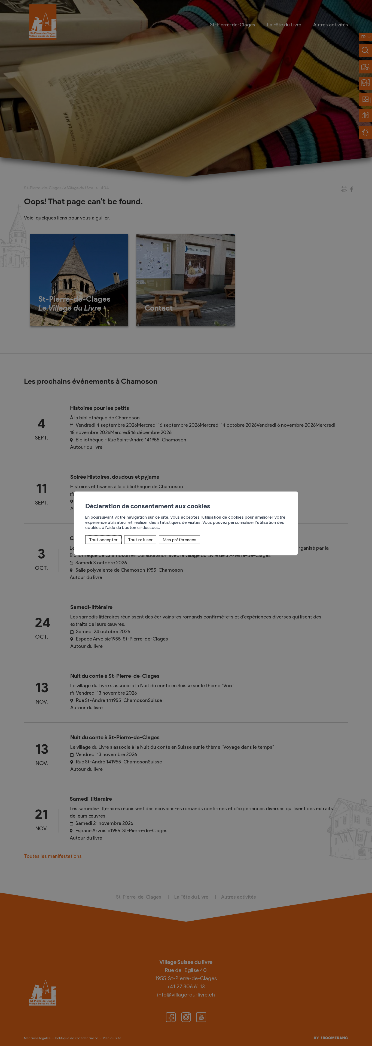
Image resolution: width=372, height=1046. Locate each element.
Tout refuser (140, 539)
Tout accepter (103, 539)
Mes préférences (179, 539)
